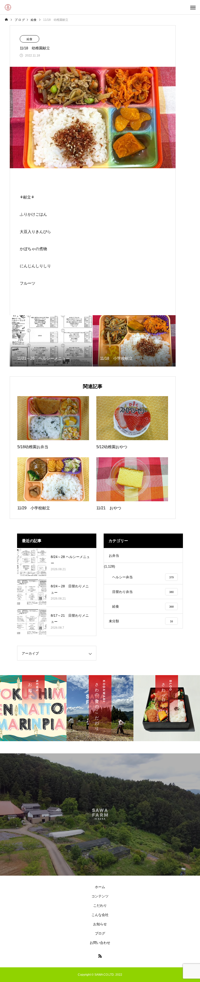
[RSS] (100, 955)
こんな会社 (100, 915)
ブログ (100, 933)
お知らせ (100, 924)
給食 (29, 39)
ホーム (100, 887)
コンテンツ (100, 896)
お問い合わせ (100, 943)
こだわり (100, 905)
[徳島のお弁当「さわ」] (8, 7)
